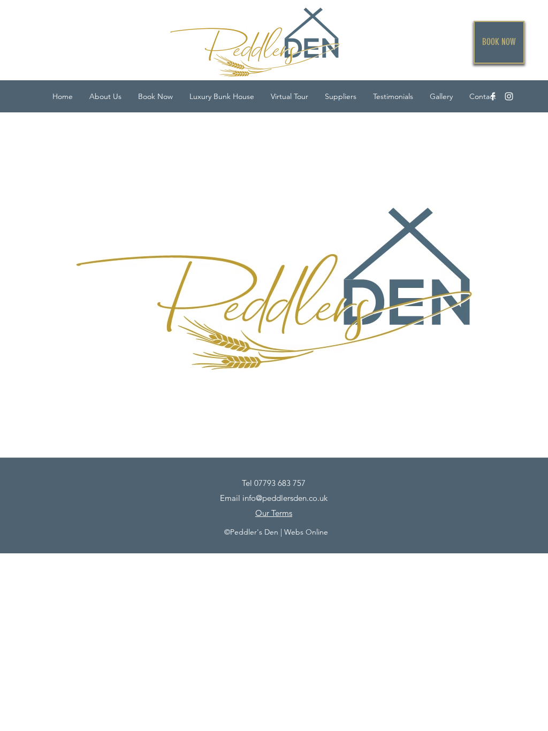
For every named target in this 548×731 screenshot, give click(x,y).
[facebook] (493, 96)
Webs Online (306, 532)
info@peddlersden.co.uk (285, 498)
